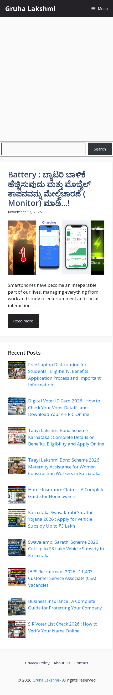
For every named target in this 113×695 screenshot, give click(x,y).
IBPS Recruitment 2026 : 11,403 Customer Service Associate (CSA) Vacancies (62, 578)
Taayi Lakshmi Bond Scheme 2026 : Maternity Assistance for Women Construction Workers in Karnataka (64, 466)
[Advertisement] (56, 76)
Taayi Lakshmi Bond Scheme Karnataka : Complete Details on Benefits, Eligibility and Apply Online (66, 437)
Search (100, 149)
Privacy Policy (37, 662)
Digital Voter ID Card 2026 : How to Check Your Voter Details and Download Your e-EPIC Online (64, 407)
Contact (81, 662)
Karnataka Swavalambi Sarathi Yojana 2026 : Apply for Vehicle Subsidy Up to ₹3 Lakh (60, 519)
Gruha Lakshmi (30, 8)
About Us (62, 662)
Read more (23, 320)
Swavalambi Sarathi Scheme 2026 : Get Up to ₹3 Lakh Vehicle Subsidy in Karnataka (66, 548)
